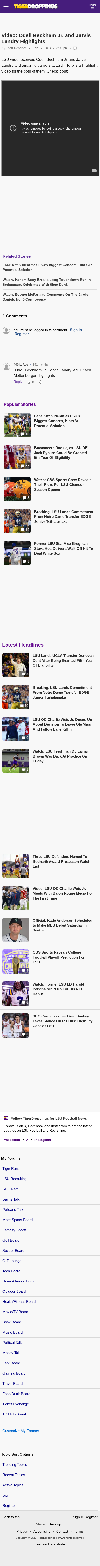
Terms (78, 1531)
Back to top (11, 1517)
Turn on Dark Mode (50, 1544)
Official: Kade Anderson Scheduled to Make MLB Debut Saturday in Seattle (62, 925)
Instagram (42, 1140)
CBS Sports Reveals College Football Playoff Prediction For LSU (59, 957)
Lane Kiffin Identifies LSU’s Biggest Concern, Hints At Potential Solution (57, 421)
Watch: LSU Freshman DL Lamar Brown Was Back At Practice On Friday (60, 756)
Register (9, 1505)
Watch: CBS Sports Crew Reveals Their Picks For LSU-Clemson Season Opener (62, 485)
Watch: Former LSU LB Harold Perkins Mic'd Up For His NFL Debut (58, 989)
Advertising (41, 1531)
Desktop (55, 1524)
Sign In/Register (85, 1517)
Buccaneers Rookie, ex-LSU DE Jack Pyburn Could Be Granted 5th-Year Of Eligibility (61, 453)
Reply (18, 382)
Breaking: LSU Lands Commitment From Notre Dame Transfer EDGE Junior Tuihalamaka (63, 516)
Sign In (7, 1495)
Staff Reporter (16, 48)
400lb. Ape (21, 364)
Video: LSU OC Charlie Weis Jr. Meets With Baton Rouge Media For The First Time (63, 893)
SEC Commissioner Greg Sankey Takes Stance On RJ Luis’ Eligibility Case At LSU (62, 1021)
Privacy (22, 1531)
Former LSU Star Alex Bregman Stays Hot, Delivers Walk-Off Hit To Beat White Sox (63, 548)
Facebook (12, 1140)
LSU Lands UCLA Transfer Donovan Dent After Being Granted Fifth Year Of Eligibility (63, 660)
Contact (62, 1531)
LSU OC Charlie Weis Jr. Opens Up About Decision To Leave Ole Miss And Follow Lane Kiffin (62, 724)
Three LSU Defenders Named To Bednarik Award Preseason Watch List (61, 861)
